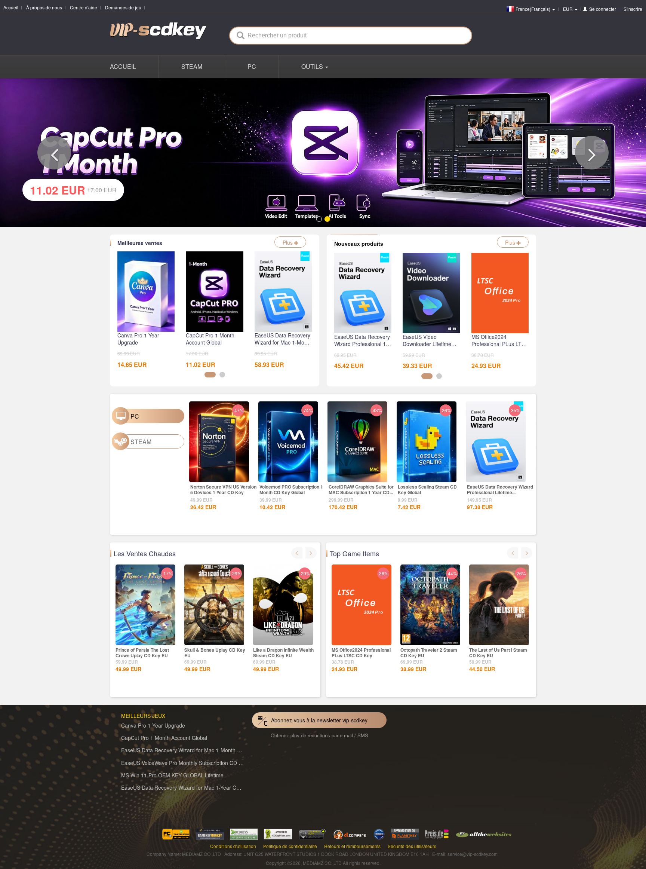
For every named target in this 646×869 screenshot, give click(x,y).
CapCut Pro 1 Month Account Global (164, 736)
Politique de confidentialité (290, 845)
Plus (288, 241)
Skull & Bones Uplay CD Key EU (214, 651)
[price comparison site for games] (312, 832)
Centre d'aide (83, 7)
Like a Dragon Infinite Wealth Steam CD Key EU (283, 651)
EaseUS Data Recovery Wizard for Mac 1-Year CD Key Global (194, 786)
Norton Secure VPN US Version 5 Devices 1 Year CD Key (223, 488)
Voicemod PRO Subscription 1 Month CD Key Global (291, 488)
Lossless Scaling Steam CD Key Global (427, 488)
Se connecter (602, 9)
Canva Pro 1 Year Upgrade (153, 724)
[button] (54, 152)
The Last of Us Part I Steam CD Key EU (498, 651)
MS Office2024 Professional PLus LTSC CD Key (361, 651)
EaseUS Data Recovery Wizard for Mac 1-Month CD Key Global (196, 749)
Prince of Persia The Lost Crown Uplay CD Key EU (142, 651)
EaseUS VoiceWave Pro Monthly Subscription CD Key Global (192, 761)
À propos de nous (44, 7)
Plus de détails (219, 474)
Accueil (10, 7)
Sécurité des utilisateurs (412, 845)
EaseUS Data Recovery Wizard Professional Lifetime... (500, 488)
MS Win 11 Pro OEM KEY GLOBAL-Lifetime (172, 773)
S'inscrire (633, 9)
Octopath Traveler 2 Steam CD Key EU (428, 651)
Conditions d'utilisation (233, 845)
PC (251, 66)
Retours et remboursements (352, 845)
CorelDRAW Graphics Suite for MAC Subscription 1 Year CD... (361, 488)
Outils (312, 66)
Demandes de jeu (123, 7)
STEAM (191, 66)
